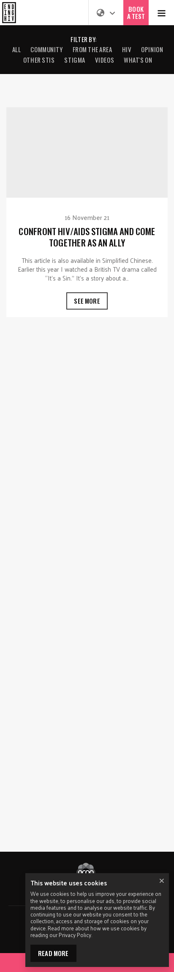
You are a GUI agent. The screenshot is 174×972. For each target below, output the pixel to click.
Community (46, 49)
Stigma (74, 59)
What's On (138, 59)
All (16, 49)
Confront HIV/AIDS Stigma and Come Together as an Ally (87, 212)
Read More (53, 953)
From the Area (92, 49)
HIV (127, 49)
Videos (104, 59)
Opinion (152, 49)
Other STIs (39, 59)
